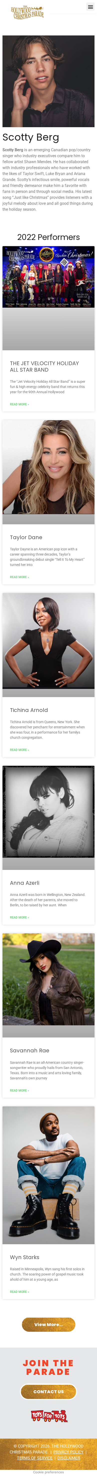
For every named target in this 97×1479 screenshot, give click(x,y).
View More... (48, 1324)
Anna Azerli (24, 883)
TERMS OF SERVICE (34, 1458)
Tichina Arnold (29, 710)
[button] (90, 6)
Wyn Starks (24, 1257)
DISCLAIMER (68, 1458)
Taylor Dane (26, 537)
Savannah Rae (29, 1050)
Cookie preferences (48, 1472)
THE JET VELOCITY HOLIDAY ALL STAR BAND (44, 366)
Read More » (19, 404)
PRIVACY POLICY (68, 1452)
